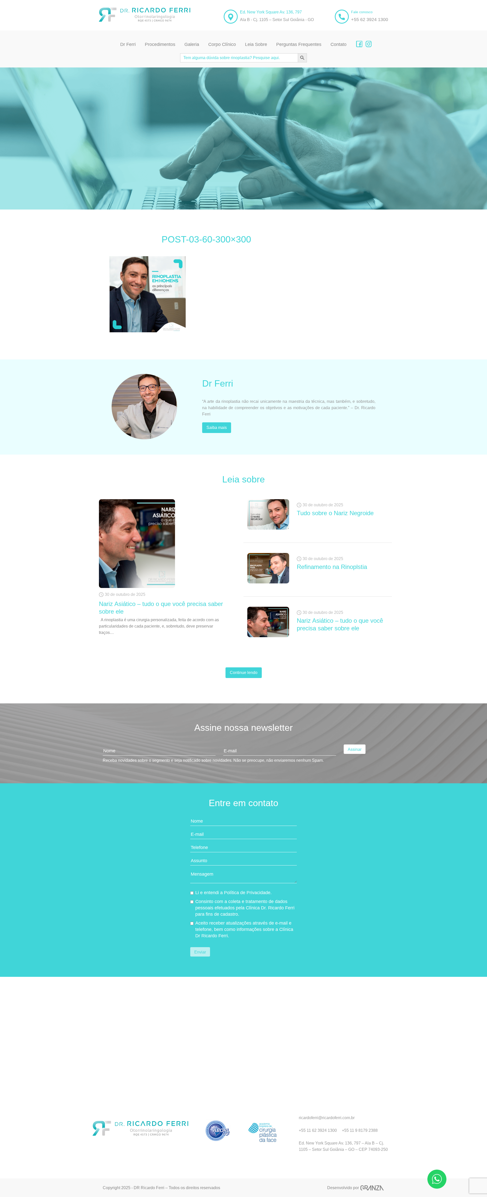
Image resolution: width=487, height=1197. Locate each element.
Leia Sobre (256, 44)
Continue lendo (243, 672)
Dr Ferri (128, 44)
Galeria (191, 44)
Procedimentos (160, 44)
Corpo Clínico (222, 44)
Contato (338, 44)
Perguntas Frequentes (298, 44)
